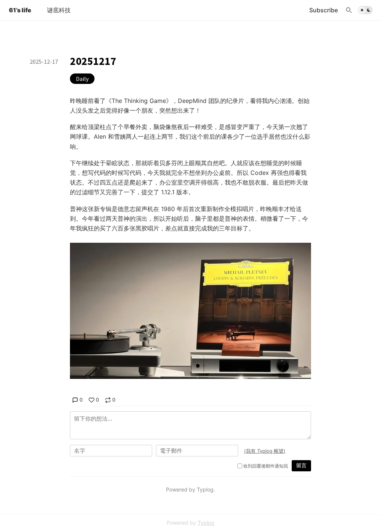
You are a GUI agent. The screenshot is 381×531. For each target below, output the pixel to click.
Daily (82, 78)
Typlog (206, 522)
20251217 (93, 61)
